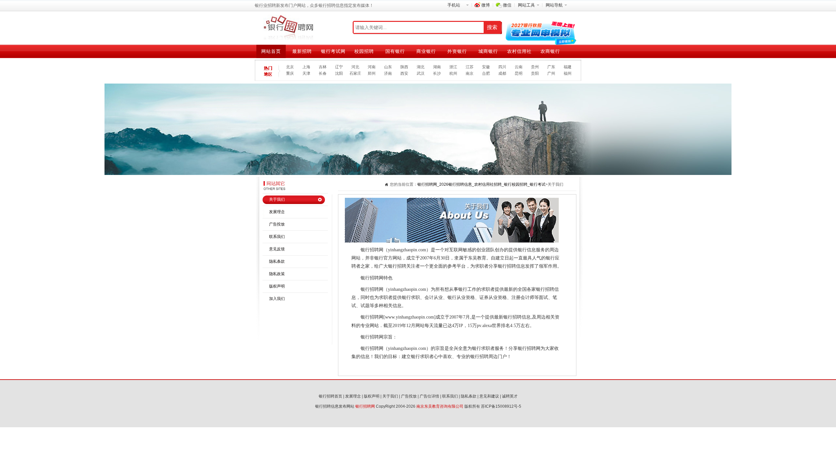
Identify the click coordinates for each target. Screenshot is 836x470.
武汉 (421, 73)
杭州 (453, 73)
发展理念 (277, 212)
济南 (388, 73)
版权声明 (277, 286)
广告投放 (277, 224)
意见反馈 (277, 249)
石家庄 (355, 73)
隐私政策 (277, 274)
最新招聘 (302, 51)
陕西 (404, 67)
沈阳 (339, 73)
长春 (323, 73)
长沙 (437, 73)
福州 (567, 73)
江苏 (470, 67)
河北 (355, 67)
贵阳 (535, 73)
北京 (290, 67)
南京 (470, 73)
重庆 (290, 73)
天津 (306, 73)
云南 (518, 67)
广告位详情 (429, 396)
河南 (372, 67)
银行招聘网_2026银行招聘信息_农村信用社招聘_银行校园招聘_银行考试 (481, 184)
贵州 (535, 67)
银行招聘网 (365, 406)
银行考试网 (333, 51)
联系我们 (277, 236)
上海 (306, 67)
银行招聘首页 (330, 396)
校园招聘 (364, 51)
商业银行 (426, 51)
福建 (567, 67)
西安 (404, 73)
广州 (551, 73)
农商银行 (550, 51)
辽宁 (339, 67)
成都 (502, 73)
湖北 (421, 67)
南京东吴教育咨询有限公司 (439, 406)
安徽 (486, 67)
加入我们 (277, 298)
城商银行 (488, 51)
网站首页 (271, 51)
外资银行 (457, 51)
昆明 (518, 73)
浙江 (453, 67)
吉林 (323, 67)
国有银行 (395, 51)
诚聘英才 (510, 396)
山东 (388, 67)
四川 (502, 67)
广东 (551, 67)
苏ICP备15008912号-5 (501, 406)
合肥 (486, 73)
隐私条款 (277, 261)
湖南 (437, 67)
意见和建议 (489, 396)
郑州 (372, 73)
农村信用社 (519, 51)
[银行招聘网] (288, 27)
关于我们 (277, 199)
